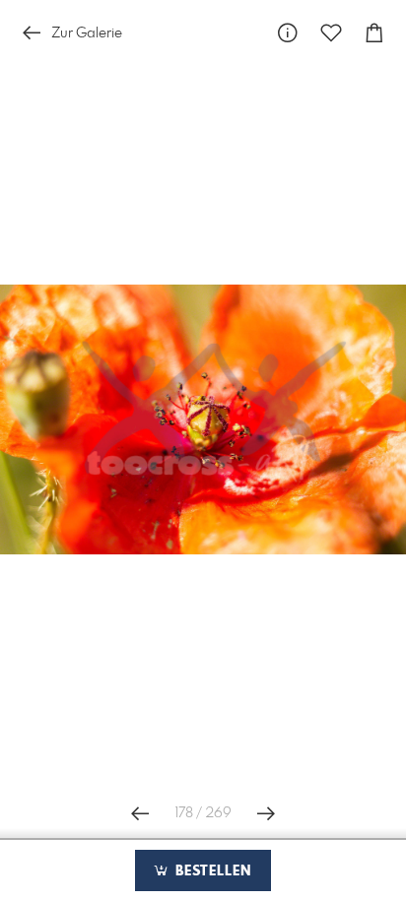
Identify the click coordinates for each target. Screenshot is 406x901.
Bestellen (210, 871)
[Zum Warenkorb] (374, 33)
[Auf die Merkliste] (331, 33)
